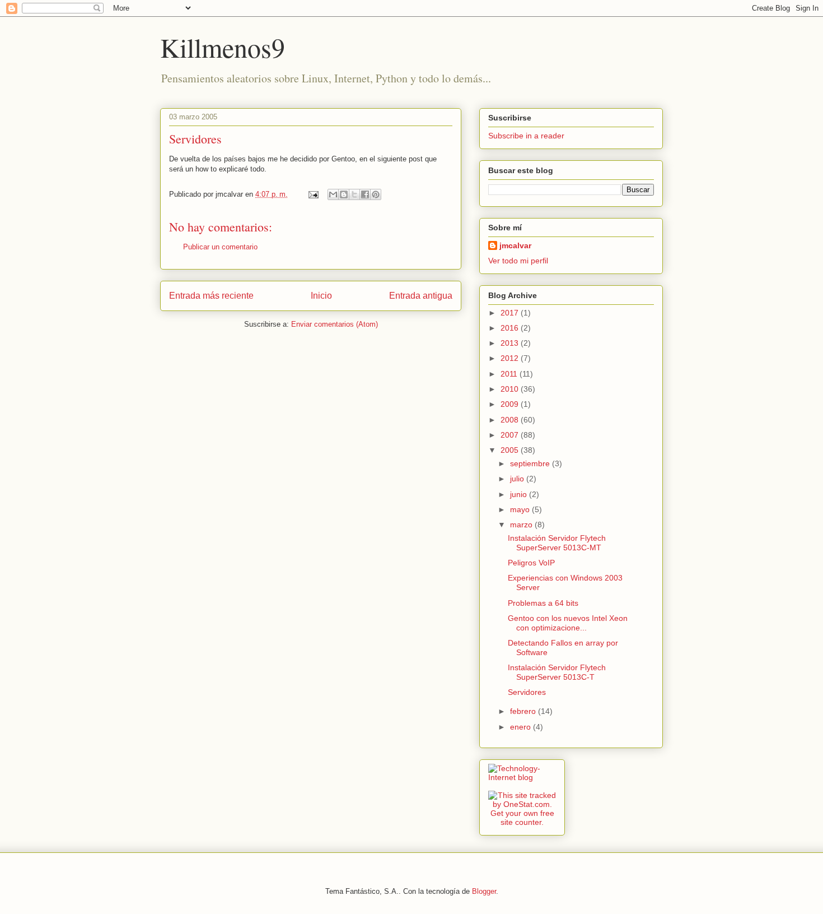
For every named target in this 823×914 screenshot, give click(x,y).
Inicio (321, 295)
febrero (524, 711)
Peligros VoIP (531, 562)
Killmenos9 (222, 47)
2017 (511, 312)
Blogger (484, 891)
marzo (522, 524)
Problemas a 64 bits (543, 602)
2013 (511, 342)
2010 (511, 388)
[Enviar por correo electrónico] (333, 194)
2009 (511, 404)
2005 (511, 450)
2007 (511, 434)
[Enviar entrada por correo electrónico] (313, 194)
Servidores (195, 139)
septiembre (531, 463)
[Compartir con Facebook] (365, 194)
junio (519, 494)
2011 (510, 373)
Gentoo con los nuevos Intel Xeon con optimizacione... (568, 623)
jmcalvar (515, 245)
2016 (511, 327)
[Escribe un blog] (343, 194)
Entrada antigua (420, 295)
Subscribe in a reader (526, 135)
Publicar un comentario (220, 247)
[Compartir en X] (354, 194)
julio (518, 478)
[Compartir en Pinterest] (375, 194)
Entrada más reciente (211, 295)
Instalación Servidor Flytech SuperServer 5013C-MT (557, 542)
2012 (511, 358)
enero (521, 726)
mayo (521, 509)
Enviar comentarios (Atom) (334, 324)
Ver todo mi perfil (518, 260)
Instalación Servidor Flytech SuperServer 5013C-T (557, 672)
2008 (511, 419)
